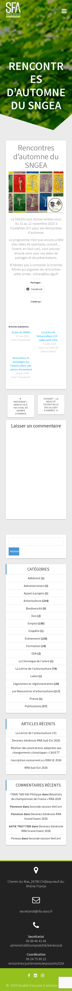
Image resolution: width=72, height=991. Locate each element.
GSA (34, 653)
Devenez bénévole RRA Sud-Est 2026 (36, 740)
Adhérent (34, 578)
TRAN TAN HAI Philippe (25, 794)
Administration (34, 586)
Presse (34, 699)
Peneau (16, 838)
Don (34, 616)
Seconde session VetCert (46, 806)
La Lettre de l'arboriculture (33, 668)
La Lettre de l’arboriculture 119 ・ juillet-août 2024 (48, 336)
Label (34, 676)
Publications (33, 706)
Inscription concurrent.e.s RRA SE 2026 (36, 760)
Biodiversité (34, 608)
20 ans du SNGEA (21, 332)
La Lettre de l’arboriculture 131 (36, 733)
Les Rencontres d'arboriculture (32, 691)
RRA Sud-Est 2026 (36, 768)
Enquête (34, 631)
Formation (33, 646)
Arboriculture (32, 601)
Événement (32, 638)
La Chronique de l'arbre (34, 661)
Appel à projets (34, 593)
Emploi (32, 623)
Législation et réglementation (33, 684)
